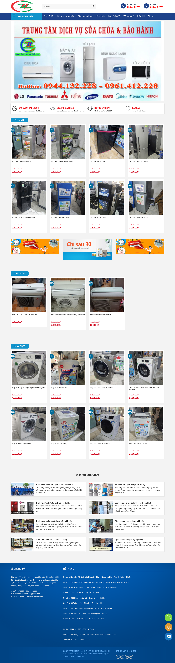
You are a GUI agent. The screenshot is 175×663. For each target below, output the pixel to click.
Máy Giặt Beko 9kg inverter (100, 443)
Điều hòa (100, 16)
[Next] (158, 61)
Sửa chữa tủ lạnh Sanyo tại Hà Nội (130, 485)
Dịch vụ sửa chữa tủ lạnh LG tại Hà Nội (53, 503)
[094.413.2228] (168, 627)
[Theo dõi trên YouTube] (131, 657)
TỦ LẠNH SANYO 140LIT (21, 161)
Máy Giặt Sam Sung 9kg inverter (102, 388)
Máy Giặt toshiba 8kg (59, 443)
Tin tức (151, 16)
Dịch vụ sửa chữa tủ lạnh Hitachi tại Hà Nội (134, 503)
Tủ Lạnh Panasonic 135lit (60, 217)
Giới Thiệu (49, 16)
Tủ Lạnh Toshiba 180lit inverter (23, 217)
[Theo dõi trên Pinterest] (127, 657)
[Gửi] (93, 6)
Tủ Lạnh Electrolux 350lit (138, 161)
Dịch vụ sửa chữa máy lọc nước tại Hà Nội (54, 521)
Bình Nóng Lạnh (85, 16)
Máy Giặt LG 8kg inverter (21, 443)
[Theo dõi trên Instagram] (122, 657)
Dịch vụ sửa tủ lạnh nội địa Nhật (129, 540)
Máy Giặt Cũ (114, 16)
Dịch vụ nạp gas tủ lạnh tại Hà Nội (130, 521)
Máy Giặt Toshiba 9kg (59, 388)
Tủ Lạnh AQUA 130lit (98, 217)
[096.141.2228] (168, 617)
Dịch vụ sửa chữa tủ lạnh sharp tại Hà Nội (54, 485)
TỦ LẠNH (19, 120)
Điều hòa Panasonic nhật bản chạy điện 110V (68, 315)
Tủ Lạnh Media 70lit (97, 161)
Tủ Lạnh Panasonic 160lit (138, 217)
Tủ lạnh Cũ (128, 16)
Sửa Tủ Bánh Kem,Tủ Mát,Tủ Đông (51, 540)
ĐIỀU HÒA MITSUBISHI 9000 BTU (25, 315)
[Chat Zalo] (168, 637)
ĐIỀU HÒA (19, 273)
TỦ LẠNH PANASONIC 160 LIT (63, 161)
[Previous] (17, 61)
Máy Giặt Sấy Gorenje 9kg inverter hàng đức (28, 388)
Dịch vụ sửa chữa (65, 16)
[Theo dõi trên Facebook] (118, 657)
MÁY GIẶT (19, 346)
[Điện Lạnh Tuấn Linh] (24, 6)
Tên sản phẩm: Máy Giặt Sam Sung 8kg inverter (144, 388)
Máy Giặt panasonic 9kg (138, 443)
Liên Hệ (141, 16)
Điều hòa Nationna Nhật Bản (100, 315)
